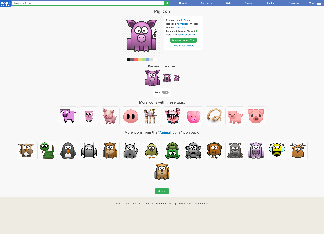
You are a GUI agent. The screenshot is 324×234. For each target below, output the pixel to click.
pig (165, 92)
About (147, 203)
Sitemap (204, 203)
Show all (162, 191)
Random (271, 3)
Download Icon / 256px (183, 40)
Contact (156, 203)
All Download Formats (183, 45)
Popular (249, 3)
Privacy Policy (169, 203)
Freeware (180, 27)
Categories (206, 3)
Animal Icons (183, 24)
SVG (228, 3)
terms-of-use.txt (186, 34)
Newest (183, 3)
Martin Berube (184, 20)
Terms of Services (188, 203)
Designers (294, 3)
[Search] (167, 3)
